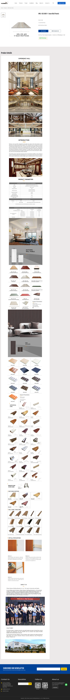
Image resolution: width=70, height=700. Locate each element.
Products (21, 3)
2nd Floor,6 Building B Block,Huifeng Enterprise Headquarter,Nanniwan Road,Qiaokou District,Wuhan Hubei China (8, 685)
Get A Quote (43, 31)
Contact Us (47, 3)
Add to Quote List (55, 31)
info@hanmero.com (6, 689)
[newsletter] (30, 684)
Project (26, 3)
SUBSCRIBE (64, 669)
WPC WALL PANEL (11, 7)
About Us (41, 3)
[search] (53, 3)
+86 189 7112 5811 (6, 691)
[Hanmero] (43, 39)
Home (16, 3)
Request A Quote (62, 3)
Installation (31, 3)
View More (55, 687)
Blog (37, 3)
